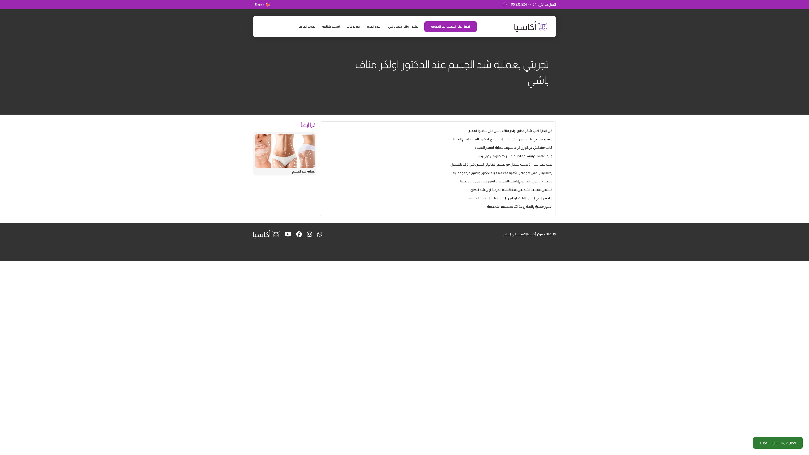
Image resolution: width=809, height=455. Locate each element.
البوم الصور (374, 26)
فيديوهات (353, 26)
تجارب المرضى (306, 26)
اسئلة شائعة (331, 26)
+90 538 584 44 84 (523, 4)
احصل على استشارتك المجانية (778, 442)
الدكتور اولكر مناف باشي (403, 26)
